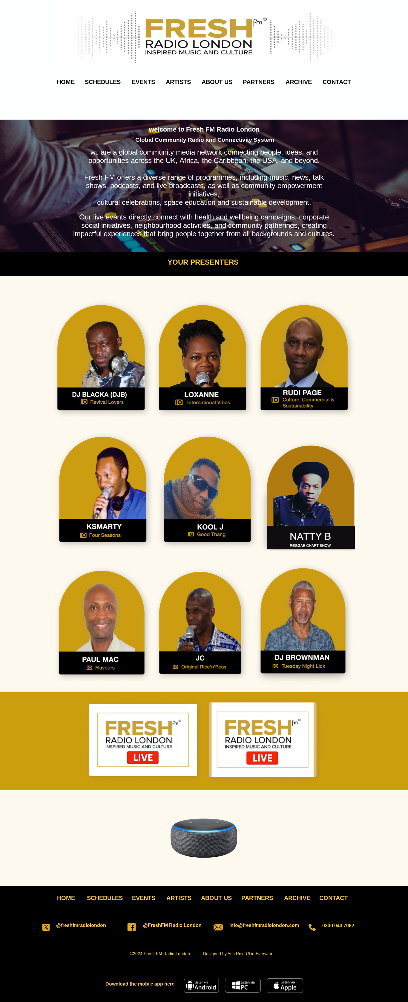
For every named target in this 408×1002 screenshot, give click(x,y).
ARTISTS (178, 82)
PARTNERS (258, 82)
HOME (66, 82)
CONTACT (337, 82)
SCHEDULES (103, 82)
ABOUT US (217, 82)
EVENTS (143, 82)
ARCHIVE (299, 82)
